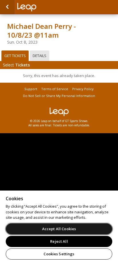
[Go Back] (7, 7)
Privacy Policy (83, 89)
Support (30, 89)
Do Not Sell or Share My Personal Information (59, 96)
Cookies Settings (59, 253)
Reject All (59, 241)
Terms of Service (54, 89)
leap (45, 7)
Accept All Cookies (59, 228)
